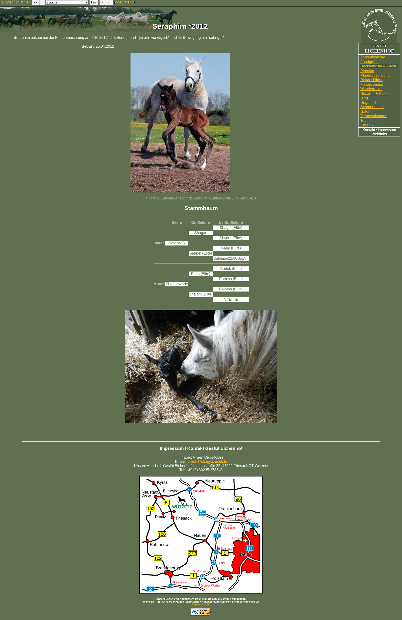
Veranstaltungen (373, 116)
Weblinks (379, 134)
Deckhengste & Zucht (378, 66)
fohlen (25, 2)
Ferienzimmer (371, 84)
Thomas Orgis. (201, 604)
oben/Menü (124, 2)
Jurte (364, 98)
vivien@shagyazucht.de (207, 462)
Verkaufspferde (372, 57)
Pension (367, 71)
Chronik (366, 125)
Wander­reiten (371, 89)
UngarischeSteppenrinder (372, 105)
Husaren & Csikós (375, 94)
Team (364, 121)
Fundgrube (369, 62)
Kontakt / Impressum (379, 130)
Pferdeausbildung (375, 75)
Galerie (366, 111)
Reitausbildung (372, 80)
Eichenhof (10, 2)
